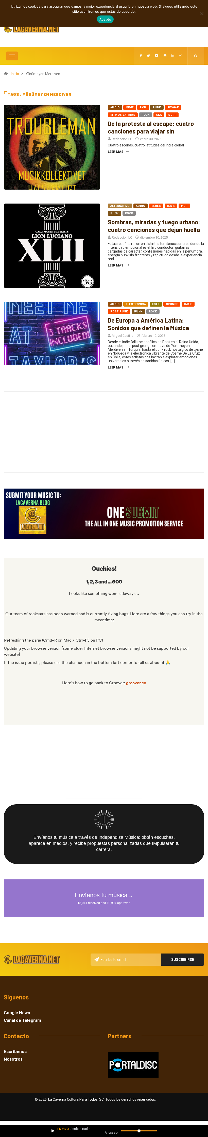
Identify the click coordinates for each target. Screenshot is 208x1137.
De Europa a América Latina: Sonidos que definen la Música (148, 323)
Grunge (172, 304)
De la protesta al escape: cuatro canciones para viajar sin (151, 127)
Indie (129, 107)
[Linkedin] (172, 56)
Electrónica (136, 304)
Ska (159, 114)
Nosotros (13, 1059)
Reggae (173, 107)
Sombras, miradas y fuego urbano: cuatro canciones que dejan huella (154, 225)
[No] (201, 13)
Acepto (105, 19)
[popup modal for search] (196, 56)
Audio (114, 107)
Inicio (15, 74)
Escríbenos (15, 1052)
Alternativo (120, 206)
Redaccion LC (122, 139)
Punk (157, 107)
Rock (146, 114)
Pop (143, 107)
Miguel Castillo (122, 336)
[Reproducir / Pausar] (52, 1131)
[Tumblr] (180, 56)
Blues (156, 206)
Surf (172, 114)
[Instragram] (165, 56)
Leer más (115, 152)
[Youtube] (157, 56)
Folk (156, 304)
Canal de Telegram (22, 1020)
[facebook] (141, 56)
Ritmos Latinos (122, 114)
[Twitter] (148, 56)
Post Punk (119, 311)
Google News (17, 1013)
